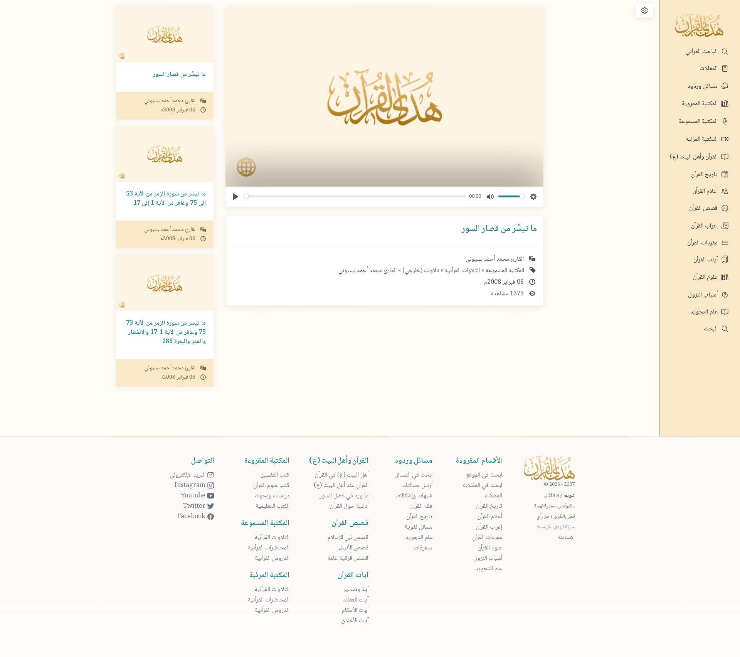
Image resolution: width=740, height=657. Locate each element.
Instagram (191, 485)
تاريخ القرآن (705, 175)
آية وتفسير (355, 590)
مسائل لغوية (418, 527)
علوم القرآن (706, 277)
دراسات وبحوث (272, 496)
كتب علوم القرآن (271, 485)
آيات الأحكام (355, 610)
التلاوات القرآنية (461, 271)
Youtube (194, 496)
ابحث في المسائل (413, 475)
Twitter (195, 506)
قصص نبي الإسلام (348, 537)
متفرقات (423, 548)
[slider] (355, 196)
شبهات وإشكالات (413, 496)
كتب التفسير (275, 475)
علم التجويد (704, 312)
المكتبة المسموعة (699, 121)
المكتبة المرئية (702, 139)
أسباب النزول (703, 295)
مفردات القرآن (703, 243)
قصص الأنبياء (353, 548)
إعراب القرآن (705, 226)
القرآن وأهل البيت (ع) (694, 157)
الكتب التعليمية (272, 506)
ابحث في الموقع (484, 475)
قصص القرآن (704, 208)
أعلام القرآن (706, 191)
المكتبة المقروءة (700, 104)
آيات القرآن (706, 260)
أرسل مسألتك (417, 485)
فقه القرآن (421, 506)
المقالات (709, 69)
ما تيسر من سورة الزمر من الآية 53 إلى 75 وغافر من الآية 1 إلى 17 (166, 199)
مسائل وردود (703, 86)
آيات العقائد (355, 600)
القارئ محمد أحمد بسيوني (367, 271)
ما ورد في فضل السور (344, 496)
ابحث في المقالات (482, 485)
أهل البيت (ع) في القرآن (341, 475)
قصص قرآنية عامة (347, 558)
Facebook (192, 517)
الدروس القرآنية (272, 558)
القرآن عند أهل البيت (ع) (341, 485)
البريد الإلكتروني (188, 475)
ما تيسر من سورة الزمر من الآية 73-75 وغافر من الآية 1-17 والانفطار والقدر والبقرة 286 (165, 332)
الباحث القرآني (702, 52)
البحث (711, 329)
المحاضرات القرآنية (268, 548)
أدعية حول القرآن (349, 506)
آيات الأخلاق (354, 621)
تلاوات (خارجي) (420, 271)
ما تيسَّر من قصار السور (179, 74)
